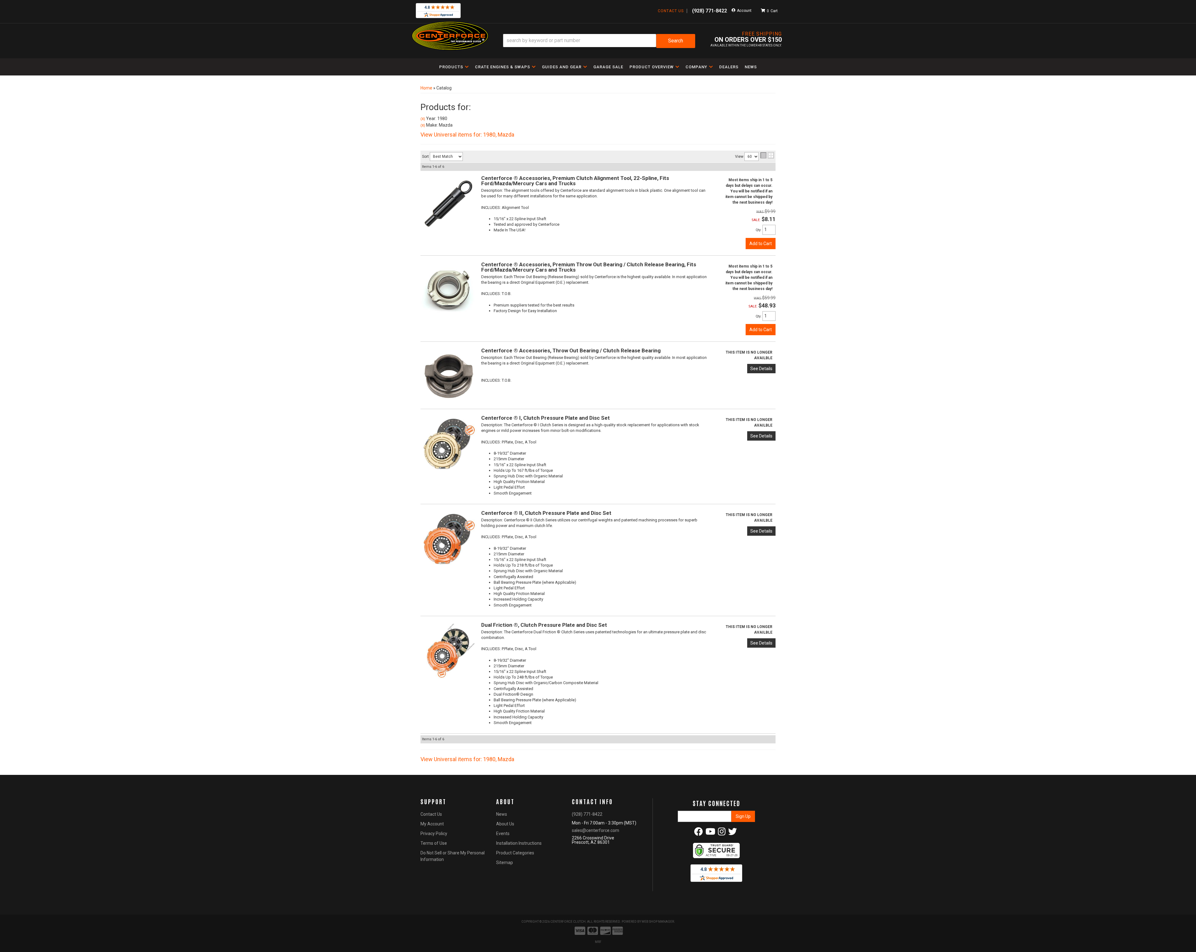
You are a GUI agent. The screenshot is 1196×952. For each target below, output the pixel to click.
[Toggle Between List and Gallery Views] (767, 155)
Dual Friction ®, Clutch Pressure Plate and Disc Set (544, 625)
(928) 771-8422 (587, 814)
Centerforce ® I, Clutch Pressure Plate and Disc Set (545, 418)
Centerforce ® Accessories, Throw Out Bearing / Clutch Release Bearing (571, 350)
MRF (598, 942)
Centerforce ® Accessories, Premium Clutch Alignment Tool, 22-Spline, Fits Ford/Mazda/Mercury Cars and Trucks (575, 180)
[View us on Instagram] (722, 833)
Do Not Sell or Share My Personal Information (452, 856)
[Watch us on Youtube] (710, 833)
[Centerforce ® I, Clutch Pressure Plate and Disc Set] (448, 443)
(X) (422, 119)
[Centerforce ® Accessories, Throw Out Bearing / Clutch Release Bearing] (448, 375)
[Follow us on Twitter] (732, 833)
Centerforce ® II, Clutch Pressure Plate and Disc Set (546, 513)
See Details (761, 368)
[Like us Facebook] (698, 833)
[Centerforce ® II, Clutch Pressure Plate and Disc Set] (448, 537)
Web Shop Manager (658, 921)
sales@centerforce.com (595, 830)
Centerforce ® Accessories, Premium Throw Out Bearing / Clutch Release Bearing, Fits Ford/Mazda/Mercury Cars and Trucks (588, 267)
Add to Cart (760, 243)
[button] (599, 41)
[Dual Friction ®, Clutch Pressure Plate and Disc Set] (448, 649)
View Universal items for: (467, 134)
